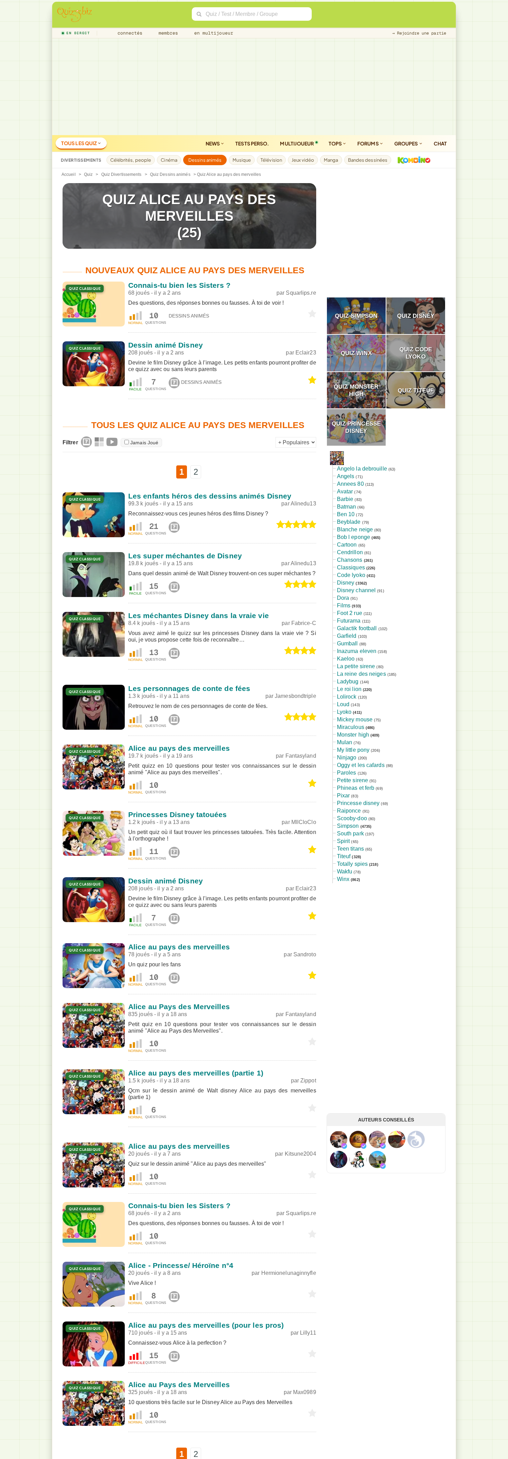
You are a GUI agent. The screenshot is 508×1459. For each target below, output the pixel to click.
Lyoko (344, 712)
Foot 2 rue (349, 613)
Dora (343, 598)
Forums (368, 143)
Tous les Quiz (79, 143)
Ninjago (347, 757)
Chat (440, 143)
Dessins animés (205, 160)
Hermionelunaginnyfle (288, 1273)
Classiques (351, 567)
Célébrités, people (130, 160)
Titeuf (344, 856)
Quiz (88, 174)
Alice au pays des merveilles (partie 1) (195, 1073)
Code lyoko (351, 575)
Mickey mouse (355, 719)
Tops (336, 143)
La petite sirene (356, 666)
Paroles (346, 773)
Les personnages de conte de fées (189, 688)
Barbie (345, 499)
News (213, 143)
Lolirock (347, 697)
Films (344, 605)
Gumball (347, 643)
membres (167, 33)
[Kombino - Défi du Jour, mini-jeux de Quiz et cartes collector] (412, 159)
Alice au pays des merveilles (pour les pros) (206, 1325)
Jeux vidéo (303, 160)
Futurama (349, 621)
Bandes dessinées (368, 160)
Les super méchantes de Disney (185, 556)
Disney (346, 583)
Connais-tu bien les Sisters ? (179, 285)
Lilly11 (308, 1333)
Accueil (69, 174)
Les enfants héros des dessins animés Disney (209, 496)
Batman (346, 507)
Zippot (308, 1080)
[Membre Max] (344, 1146)
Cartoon (347, 545)
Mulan (344, 742)
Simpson (348, 826)
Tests (252, 143)
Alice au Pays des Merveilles (179, 1007)
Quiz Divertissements (121, 174)
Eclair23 (305, 353)
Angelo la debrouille (362, 469)
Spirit (343, 841)
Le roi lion (349, 689)
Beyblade (349, 522)
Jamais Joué (144, 442)
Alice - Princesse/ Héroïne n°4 (180, 1265)
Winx (343, 879)
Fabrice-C (303, 623)
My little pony (353, 750)
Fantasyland (300, 756)
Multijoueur (297, 143)
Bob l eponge (353, 537)
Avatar (345, 491)
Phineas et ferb (356, 788)
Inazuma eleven (356, 651)
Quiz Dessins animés (170, 174)
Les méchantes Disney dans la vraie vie (198, 615)
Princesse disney (358, 803)
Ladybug (348, 681)
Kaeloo (346, 659)
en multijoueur (212, 33)
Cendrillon (350, 552)
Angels (346, 476)
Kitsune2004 (300, 1154)
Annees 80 (350, 484)
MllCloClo (303, 822)
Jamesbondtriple (295, 696)
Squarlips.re (301, 293)
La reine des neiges (361, 674)
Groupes (406, 143)
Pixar (343, 795)
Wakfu (344, 871)
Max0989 (304, 1392)
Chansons (350, 560)
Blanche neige (355, 529)
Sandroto (304, 954)
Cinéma (169, 160)
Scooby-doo (352, 818)
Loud (343, 704)
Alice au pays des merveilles (179, 748)
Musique (242, 160)
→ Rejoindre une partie (419, 33)
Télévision (271, 160)
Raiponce (349, 811)
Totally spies (352, 864)
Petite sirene (352, 780)
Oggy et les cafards (361, 765)
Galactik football (357, 628)
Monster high (353, 735)
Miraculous (350, 727)
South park (350, 833)
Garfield (347, 636)
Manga (331, 160)
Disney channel (356, 590)
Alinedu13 (303, 503)
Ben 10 (346, 514)
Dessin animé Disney (165, 345)
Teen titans (350, 849)
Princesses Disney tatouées (177, 814)
